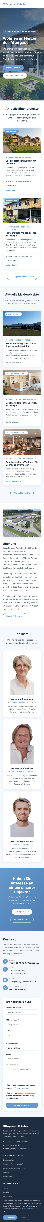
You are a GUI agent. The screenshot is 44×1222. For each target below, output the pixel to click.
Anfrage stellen (22, 912)
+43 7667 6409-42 (17, 974)
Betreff (8, 1054)
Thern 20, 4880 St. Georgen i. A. (18, 1142)
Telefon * (9, 1031)
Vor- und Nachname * (14, 1007)
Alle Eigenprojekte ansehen (22, 277)
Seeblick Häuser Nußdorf (13, 1164)
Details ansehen (12, 363)
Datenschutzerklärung (26, 1093)
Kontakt (6, 1192)
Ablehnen (24, 1217)
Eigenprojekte (8, 1160)
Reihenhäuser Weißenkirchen (14, 1168)
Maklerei (6, 1172)
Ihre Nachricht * (12, 1065)
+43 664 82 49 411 (22, 919)
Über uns (6, 1188)
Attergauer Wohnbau (14, 4)
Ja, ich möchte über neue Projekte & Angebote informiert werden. (20, 1086)
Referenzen (7, 1176)
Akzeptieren (10, 1217)
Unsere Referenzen (14, 616)
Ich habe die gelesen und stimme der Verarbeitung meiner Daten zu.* (20, 1095)
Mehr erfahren (12, 190)
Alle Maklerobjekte (22, 493)
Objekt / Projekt (12, 1043)
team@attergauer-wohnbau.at (22, 981)
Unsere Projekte (13, 68)
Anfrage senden (23, 1105)
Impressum (7, 1196)
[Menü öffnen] (39, 4)
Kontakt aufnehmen (14, 75)
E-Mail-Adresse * (12, 1020)
